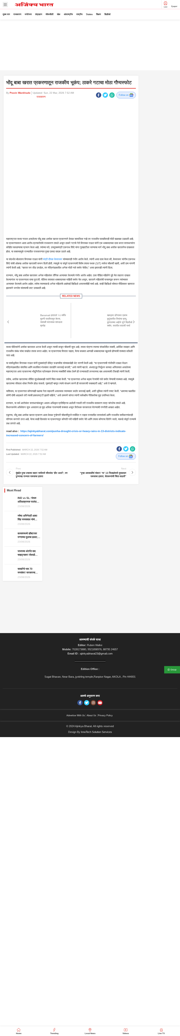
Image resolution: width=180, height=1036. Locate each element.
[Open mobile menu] (5, 4)
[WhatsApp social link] (112, 95)
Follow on (124, 95)
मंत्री (52, 216)
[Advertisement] (90, 45)
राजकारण (41, 96)
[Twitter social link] (105, 95)
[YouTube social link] (100, 659)
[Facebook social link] (98, 95)
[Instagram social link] (93, 659)
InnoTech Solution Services (96, 688)
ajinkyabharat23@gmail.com (96, 610)
